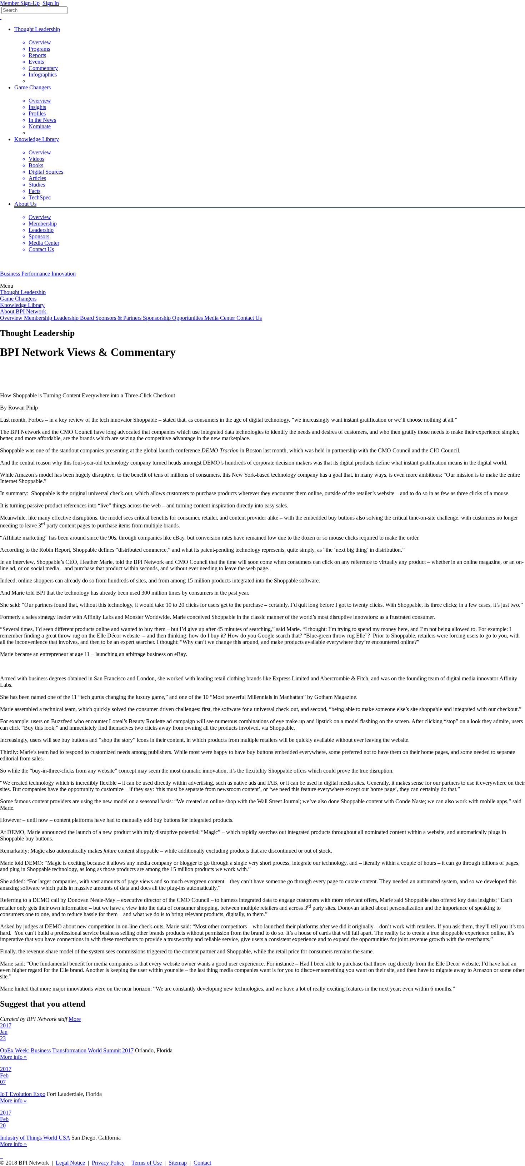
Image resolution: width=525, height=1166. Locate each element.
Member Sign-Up (20, 3)
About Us (25, 204)
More (75, 1019)
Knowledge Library (36, 139)
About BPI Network (23, 311)
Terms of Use (146, 1163)
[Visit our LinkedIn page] (2, 1156)
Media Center (220, 318)
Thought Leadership (37, 29)
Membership (39, 318)
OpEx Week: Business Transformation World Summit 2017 (67, 1050)
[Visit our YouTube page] (0, 17)
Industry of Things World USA (35, 1138)
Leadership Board (74, 318)
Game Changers (32, 87)
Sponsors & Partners (119, 318)
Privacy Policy (108, 1163)
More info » (13, 1057)
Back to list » (15, 370)
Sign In (50, 3)
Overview (12, 318)
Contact (202, 1163)
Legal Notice (70, 1163)
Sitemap (178, 1163)
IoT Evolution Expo (22, 1094)
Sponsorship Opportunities (173, 318)
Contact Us (249, 318)
